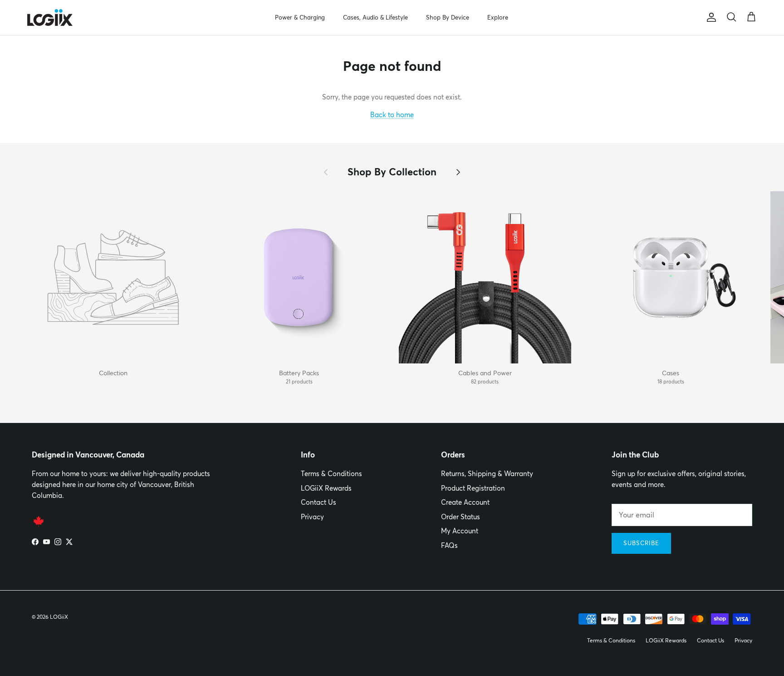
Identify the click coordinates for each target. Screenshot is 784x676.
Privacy (312, 516)
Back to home (392, 114)
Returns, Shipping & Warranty (487, 473)
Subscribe (641, 543)
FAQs (449, 545)
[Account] (709, 17)
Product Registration (473, 488)
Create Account (465, 502)
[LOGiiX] (50, 17)
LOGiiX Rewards (326, 488)
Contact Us (318, 502)
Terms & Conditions (331, 473)
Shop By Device (447, 17)
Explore (497, 17)
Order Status (460, 516)
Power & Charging (300, 17)
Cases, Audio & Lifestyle (375, 17)
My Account (459, 531)
